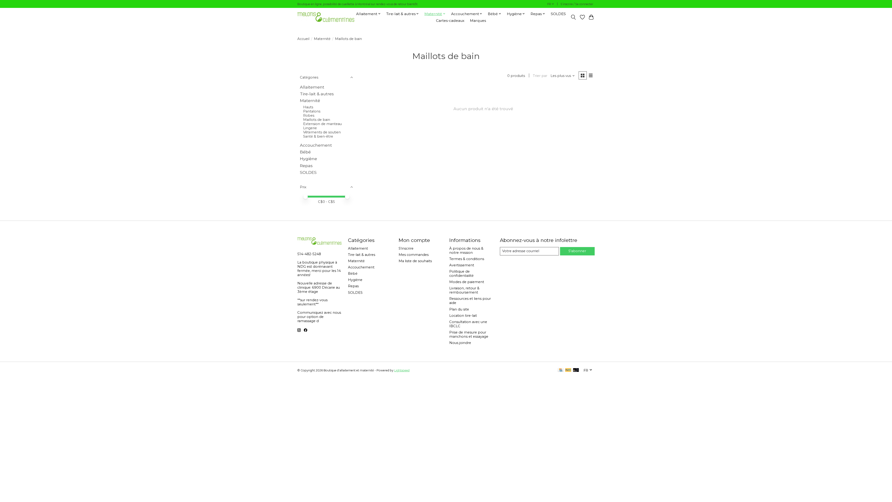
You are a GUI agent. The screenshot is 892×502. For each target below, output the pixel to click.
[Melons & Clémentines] (325, 17)
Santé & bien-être (318, 136)
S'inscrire (406, 248)
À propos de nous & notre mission (466, 250)
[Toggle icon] (573, 17)
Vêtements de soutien (322, 132)
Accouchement (316, 145)
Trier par (540, 76)
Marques (478, 20)
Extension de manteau (322, 124)
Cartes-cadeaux (450, 20)
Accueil (303, 39)
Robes (308, 115)
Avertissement (461, 265)
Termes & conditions (466, 259)
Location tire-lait (463, 316)
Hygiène (308, 158)
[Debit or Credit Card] (576, 370)
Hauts (308, 107)
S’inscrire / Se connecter (577, 4)
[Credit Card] (561, 370)
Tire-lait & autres (317, 93)
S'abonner (577, 251)
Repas (306, 165)
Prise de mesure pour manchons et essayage (468, 334)
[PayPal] (568, 370)
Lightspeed (402, 370)
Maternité (322, 39)
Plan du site (459, 309)
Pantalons (311, 111)
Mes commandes (414, 255)
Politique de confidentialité (461, 273)
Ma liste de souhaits (415, 261)
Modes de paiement (466, 282)
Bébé (305, 151)
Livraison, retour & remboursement (464, 290)
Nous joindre (460, 343)
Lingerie (310, 128)
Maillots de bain (316, 120)
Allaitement (312, 87)
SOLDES (558, 14)
